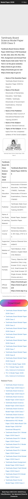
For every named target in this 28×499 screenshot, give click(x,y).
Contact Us (14, 496)
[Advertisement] (14, 20)
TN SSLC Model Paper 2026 (15, 364)
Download (14, 303)
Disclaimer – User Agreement (13, 494)
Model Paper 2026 (7, 2)
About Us (24, 494)
